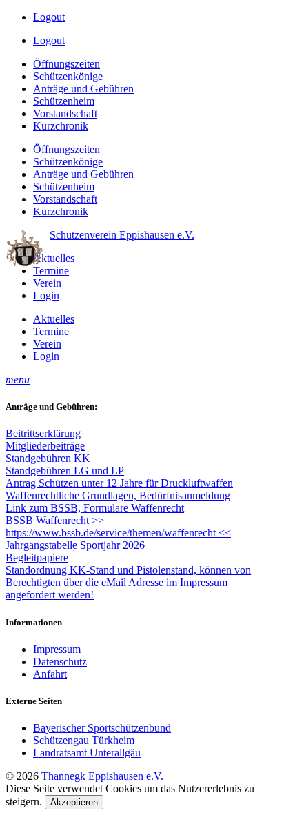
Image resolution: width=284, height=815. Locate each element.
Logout (49, 17)
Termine (51, 270)
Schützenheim (63, 101)
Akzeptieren (74, 802)
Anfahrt (50, 674)
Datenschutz (60, 661)
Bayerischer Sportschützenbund (102, 728)
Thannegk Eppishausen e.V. (102, 776)
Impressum (57, 649)
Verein (47, 283)
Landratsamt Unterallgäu (87, 752)
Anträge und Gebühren (83, 88)
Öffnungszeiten (66, 64)
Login (46, 295)
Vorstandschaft (65, 113)
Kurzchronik (60, 126)
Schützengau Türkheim (83, 740)
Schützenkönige (68, 76)
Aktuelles (53, 258)
